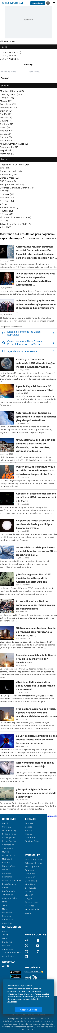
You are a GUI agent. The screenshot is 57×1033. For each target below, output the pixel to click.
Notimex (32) (7, 194)
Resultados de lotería (32, 911)
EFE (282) (5, 168)
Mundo (5, 852)
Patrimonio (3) (7, 140)
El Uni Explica (9, 841)
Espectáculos (9, 884)
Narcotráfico (8, 866)
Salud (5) (5, 127)
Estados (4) (6, 134)
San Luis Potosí (32, 841)
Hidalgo (29, 834)
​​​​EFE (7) (4, 220)
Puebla (28, 830)
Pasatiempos (31, 902)
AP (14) (3, 204)
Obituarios (30, 874)
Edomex (29, 823)
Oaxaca (28, 827)
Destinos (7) (6, 124)
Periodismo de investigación (9, 836)
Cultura (5, 887)
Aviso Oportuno (32, 866)
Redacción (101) (8, 174)
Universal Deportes (11, 880)
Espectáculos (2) (9, 147)
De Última (7, 942)
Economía (7, 877)
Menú (5, 909)
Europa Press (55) (9, 178)
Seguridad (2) (7, 150)
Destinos (6, 916)
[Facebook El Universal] (38, 940)
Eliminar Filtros (8, 41)
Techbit (5, 905)
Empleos (29, 870)
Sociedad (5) (6, 130)
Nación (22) (6, 114)
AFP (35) (4, 191)
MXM (4, 902)
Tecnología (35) (8, 104)
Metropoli (7, 859)
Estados (6, 862)
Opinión (6, 870)
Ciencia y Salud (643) (11, 94)
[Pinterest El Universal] (38, 951)
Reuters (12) (6, 210)
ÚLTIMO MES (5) (8, 55)
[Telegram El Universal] (26, 940)
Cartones (6, 873)
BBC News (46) (8, 181)
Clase (5, 931)
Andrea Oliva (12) (9, 207)
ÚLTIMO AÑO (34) (9, 59)
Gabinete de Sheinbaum (8, 846)
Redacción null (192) (11, 171)
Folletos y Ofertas (34, 863)
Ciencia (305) (7, 97)
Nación (5, 823)
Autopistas (7, 920)
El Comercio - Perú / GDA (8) (15, 217)
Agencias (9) (6, 214)
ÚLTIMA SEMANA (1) (10, 52)
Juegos (28, 899)
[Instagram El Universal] (26, 951)
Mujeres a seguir (10, 830)
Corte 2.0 (6, 827)
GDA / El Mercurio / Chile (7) (15, 224)
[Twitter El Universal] (26, 946)
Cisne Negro (8, 956)
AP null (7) (5, 227)
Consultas (7, 923)
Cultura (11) (6, 120)
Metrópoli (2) (7, 153)
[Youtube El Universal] (37, 946)
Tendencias (7, 895)
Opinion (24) (6, 111)
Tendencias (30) (8, 107)
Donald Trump (9, 855)
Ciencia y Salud (10, 898)
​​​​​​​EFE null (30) (7, 197)
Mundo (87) (6, 101)
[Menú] (54, 3)
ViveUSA (29, 895)
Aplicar (5, 78)
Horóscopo (30, 906)
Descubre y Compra (35, 859)
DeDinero (29, 891)
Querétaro (30, 837)
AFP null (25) (7, 201)
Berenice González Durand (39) (17, 187)
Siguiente (52, 816)
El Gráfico (30, 884)
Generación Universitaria (31, 879)
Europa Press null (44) (12, 184)
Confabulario (8, 891)
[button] (37, 3)
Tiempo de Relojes (11, 952)
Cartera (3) (6, 137)
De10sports (30, 888)
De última (7, 912)
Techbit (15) (6, 117)
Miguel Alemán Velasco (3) (14, 143)
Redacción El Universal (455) (15, 164)
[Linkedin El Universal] (26, 956)
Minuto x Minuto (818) (12, 91)
